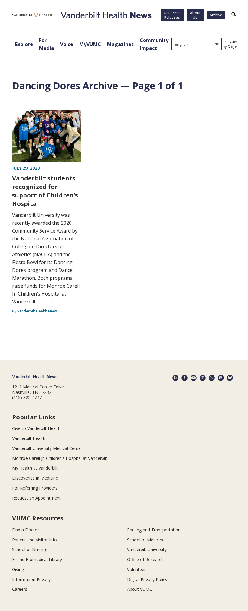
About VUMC (139, 589)
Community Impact (154, 44)
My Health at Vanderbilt (35, 468)
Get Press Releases (172, 15)
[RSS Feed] (175, 378)
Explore (24, 44)
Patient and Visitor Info (34, 540)
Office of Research (145, 559)
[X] (212, 378)
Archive (216, 15)
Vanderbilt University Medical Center (47, 448)
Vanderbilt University (147, 549)
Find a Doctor (25, 530)
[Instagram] (203, 378)
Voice (66, 44)
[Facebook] (184, 378)
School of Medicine (146, 540)
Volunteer (136, 569)
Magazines (120, 44)
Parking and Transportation (154, 530)
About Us (195, 15)
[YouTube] (194, 378)
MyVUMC (90, 44)
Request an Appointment (36, 498)
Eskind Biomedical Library (37, 559)
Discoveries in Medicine (35, 478)
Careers (19, 589)
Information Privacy (31, 579)
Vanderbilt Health (28, 438)
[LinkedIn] (221, 378)
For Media (46, 44)
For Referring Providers (34, 488)
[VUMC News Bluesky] (230, 378)
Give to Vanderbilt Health (36, 428)
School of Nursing (29, 549)
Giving (18, 569)
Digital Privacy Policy (147, 579)
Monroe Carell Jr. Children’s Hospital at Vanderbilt (59, 458)
